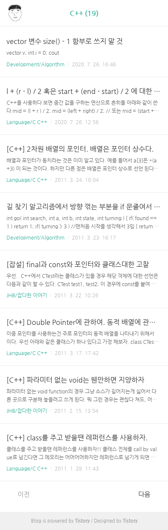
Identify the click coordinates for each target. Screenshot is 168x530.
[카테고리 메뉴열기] (153, 13)
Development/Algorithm (35, 64)
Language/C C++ (26, 122)
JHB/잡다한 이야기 (26, 295)
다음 (144, 494)
